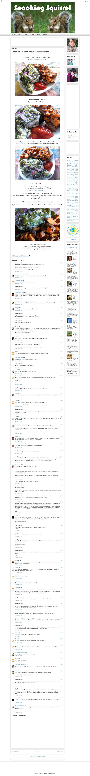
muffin (76, 192)
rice (74, 204)
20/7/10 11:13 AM (18, 298)
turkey (77, 217)
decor (68, 181)
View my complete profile (76, 63)
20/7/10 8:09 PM (18, 483)
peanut (76, 196)
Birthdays (69, 166)
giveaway (69, 185)
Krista (16, 632)
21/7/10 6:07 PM (18, 649)
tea (72, 215)
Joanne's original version (43, 250)
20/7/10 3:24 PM (18, 384)
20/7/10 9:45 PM (18, 513)
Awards (25, 34)
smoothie (73, 207)
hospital (77, 188)
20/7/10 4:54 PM (18, 397)
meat (68, 190)
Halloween (73, 187)
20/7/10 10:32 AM (18, 277)
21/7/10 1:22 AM (18, 547)
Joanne (16, 697)
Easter (73, 183)
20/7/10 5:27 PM (18, 406)
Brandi (16, 575)
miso (71, 192)
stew (68, 210)
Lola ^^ (16, 515)
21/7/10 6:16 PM (18, 655)
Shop (38, 34)
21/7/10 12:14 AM (18, 536)
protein (69, 199)
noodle (68, 193)
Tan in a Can (75, 269)
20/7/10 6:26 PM (18, 433)
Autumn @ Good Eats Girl (20, 443)
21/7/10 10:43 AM (18, 636)
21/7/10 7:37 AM (18, 609)
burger (76, 168)
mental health (73, 190)
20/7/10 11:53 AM (18, 310)
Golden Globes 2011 (74, 296)
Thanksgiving (70, 216)
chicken (74, 172)
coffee (69, 178)
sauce (77, 205)
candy (76, 169)
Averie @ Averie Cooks (20, 501)
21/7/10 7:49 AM (18, 615)
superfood (69, 212)
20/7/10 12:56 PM (18, 348)
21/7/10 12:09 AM (18, 530)
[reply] (61, 262)
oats (77, 193)
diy (74, 181)
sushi (77, 212)
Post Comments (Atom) (40, 756)
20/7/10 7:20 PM (18, 447)
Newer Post (15, 751)
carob (72, 170)
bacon (73, 161)
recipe (22, 256)
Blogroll (32, 34)
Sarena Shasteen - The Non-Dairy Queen (23, 301)
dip (71, 181)
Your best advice (18, 280)
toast (74, 216)
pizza (70, 197)
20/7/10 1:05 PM (18, 354)
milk (77, 190)
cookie (73, 178)
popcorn (73, 197)
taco (68, 215)
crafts (74, 180)
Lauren (16, 560)
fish (74, 184)
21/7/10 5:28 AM (18, 578)
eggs (19, 256)
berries (76, 165)
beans (69, 165)
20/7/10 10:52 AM (18, 289)
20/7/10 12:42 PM (18, 340)
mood (73, 192)
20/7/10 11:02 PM (18, 523)
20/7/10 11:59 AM (18, 318)
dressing (69, 183)
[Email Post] (29, 255)
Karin (16, 336)
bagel (77, 161)
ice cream (73, 189)
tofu (77, 216)
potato (76, 197)
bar (74, 163)
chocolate (70, 174)
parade (73, 194)
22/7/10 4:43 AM (18, 702)
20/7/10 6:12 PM (18, 421)
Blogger (52, 773)
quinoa (73, 200)
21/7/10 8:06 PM (18, 695)
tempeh (76, 215)
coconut (76, 177)
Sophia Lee (17, 644)
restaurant (70, 204)
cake (73, 169)
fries (77, 184)
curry (77, 180)
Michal (16, 658)
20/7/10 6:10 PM (18, 414)
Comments (71, 137)
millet (68, 192)
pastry (72, 196)
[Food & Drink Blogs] (73, 239)
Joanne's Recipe (40, 59)
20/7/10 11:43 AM (18, 304)
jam (77, 189)
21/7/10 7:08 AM (18, 594)
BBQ (77, 163)
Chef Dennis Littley (19, 357)
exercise (69, 184)
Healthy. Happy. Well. (19, 611)
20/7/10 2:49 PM (18, 367)
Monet (16, 326)
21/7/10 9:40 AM (18, 630)
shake (77, 206)
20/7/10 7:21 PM (18, 453)
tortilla (69, 217)
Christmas (75, 176)
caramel (69, 170)
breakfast (69, 168)
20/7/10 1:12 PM (18, 361)
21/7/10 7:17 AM (18, 600)
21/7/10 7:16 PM (18, 668)
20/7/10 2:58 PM (18, 373)
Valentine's (69, 219)
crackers (69, 180)
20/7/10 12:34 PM (18, 334)
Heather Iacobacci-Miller (20, 274)
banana (69, 163)
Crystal (16, 400)
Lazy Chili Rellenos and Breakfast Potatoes (30, 52)
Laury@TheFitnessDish (20, 424)
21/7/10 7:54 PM (18, 684)
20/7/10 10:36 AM (18, 283)
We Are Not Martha (19, 705)
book (73, 166)
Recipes (45, 34)
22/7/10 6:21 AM (18, 712)
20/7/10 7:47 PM (18, 462)
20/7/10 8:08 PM (18, 477)
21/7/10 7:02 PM (18, 661)
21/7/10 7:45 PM (18, 676)
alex (16, 351)
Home (13, 34)
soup (77, 207)
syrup (77, 213)
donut (77, 181)
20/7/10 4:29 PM (18, 390)
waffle (73, 219)
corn (77, 178)
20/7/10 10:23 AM (18, 271)
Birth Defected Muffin (72, 247)
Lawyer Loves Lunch (19, 292)
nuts (73, 193)
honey (73, 188)
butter (68, 169)
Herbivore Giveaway (75, 319)
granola (73, 185)
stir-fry (76, 210)
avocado (69, 161)
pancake (69, 194)
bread (76, 166)
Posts (70, 135)
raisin (76, 200)
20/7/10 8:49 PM (18, 499)
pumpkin (69, 200)
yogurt (71, 220)
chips (77, 172)
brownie (73, 168)
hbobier (16, 670)
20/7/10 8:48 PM (18, 493)
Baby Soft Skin (71, 308)
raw (68, 202)
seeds (73, 206)
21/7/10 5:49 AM (18, 584)
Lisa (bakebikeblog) (19, 369)
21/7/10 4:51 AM (18, 572)
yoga (68, 220)
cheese (16, 256)
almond (76, 160)
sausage (69, 206)
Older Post (60, 751)
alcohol (68, 160)
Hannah (16, 436)
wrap (77, 219)
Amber (16, 307)
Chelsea (16, 567)
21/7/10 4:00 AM (18, 565)
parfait (76, 195)
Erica (16, 393)
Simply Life (17, 581)
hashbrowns (69, 188)
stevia (77, 209)
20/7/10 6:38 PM (18, 441)
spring (68, 209)
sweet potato (26, 256)
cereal (76, 170)
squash (72, 209)
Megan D (17, 638)
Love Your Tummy (75, 332)
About (19, 34)
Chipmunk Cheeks (75, 257)
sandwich (69, 205)
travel (73, 217)
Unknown (17, 375)
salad (76, 204)
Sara (16, 416)
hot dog (68, 189)
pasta (68, 196)
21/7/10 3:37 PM (18, 642)
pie (68, 197)
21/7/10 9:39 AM (18, 622)
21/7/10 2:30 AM (18, 557)
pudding (76, 199)
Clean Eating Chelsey (19, 464)
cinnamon (69, 177)
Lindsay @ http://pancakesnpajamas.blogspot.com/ (26, 618)
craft (72, 180)
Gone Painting (75, 282)
